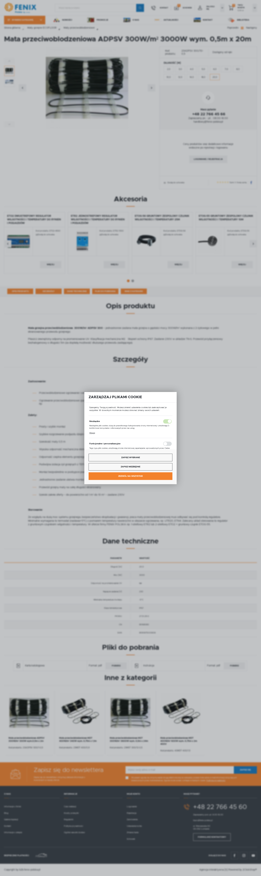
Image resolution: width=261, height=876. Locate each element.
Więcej (92, 433)
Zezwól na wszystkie (130, 476)
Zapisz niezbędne (130, 467)
